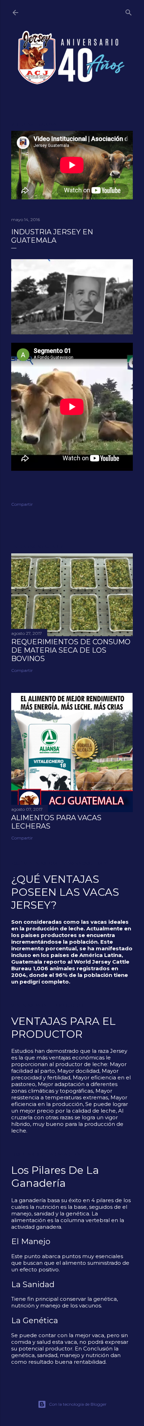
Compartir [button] (22, 504)
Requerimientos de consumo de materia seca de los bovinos (70, 650)
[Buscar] (128, 11)
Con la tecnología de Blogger (78, 1404)
